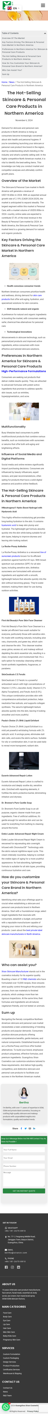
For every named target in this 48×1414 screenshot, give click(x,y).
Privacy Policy (33, 1411)
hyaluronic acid (9, 525)
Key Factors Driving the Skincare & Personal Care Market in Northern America (23, 43)
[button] (6, 1406)
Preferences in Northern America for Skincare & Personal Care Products (24, 50)
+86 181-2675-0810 (15, 1231)
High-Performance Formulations (24, 371)
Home (4, 82)
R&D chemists (29, 979)
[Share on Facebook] (21, 1128)
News (11, 82)
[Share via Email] (29, 1128)
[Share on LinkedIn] (34, 1128)
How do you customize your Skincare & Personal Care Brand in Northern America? (22, 64)
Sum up (5, 74)
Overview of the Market (13, 38)
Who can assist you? (12, 70)
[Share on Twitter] (25, 1128)
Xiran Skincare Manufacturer (15, 971)
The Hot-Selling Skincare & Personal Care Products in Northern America (21, 57)
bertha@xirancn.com (16, 1253)
